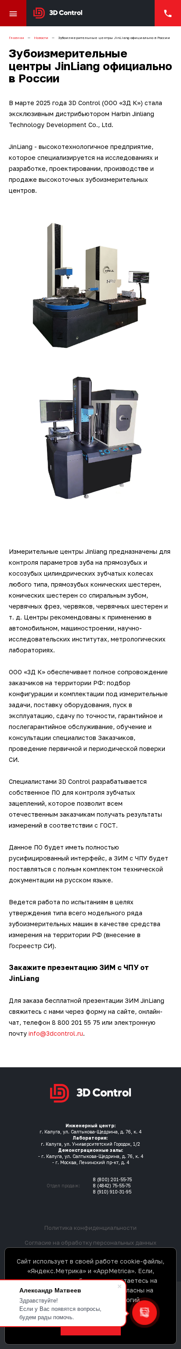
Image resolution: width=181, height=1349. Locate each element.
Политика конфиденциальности (90, 1227)
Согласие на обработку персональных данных (90, 1242)
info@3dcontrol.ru (56, 1033)
